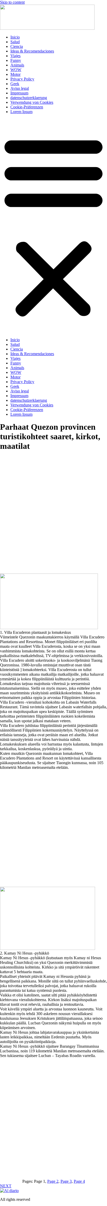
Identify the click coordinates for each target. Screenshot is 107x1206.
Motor (15, 74)
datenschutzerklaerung (28, 97)
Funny (15, 60)
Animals (17, 65)
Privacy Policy (22, 79)
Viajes (15, 56)
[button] (53, 225)
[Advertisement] (53, 519)
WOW (15, 70)
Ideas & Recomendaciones (32, 51)
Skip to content (12, 2)
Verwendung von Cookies (31, 102)
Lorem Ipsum (21, 111)
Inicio (15, 37)
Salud (15, 42)
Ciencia (16, 46)
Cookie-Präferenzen (26, 107)
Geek (14, 83)
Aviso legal (19, 88)
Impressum (19, 93)
